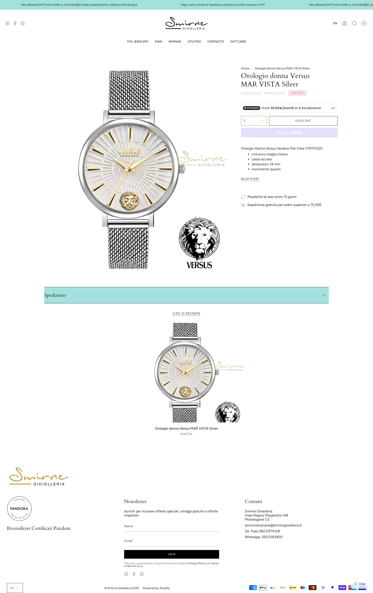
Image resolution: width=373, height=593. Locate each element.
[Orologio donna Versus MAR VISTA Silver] (186, 372)
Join (171, 554)
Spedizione (55, 295)
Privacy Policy (197, 563)
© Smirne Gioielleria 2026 (121, 588)
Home (245, 68)
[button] (158, 42)
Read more (250, 178)
